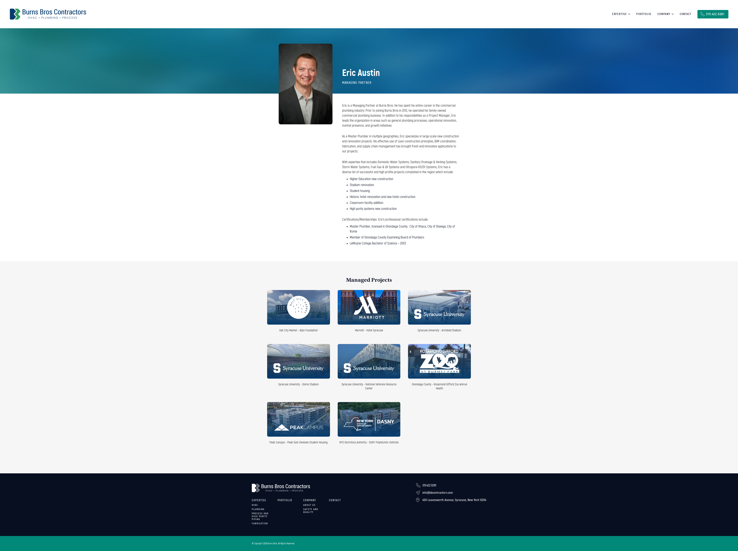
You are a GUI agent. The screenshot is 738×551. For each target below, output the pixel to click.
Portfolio (643, 14)
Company (663, 14)
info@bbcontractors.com (437, 493)
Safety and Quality (310, 511)
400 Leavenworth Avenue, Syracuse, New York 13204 (454, 500)
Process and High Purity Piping (260, 516)
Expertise (619, 14)
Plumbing (258, 509)
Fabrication (260, 523)
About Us (309, 505)
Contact (685, 14)
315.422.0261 (715, 14)
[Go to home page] (48, 14)
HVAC (255, 505)
